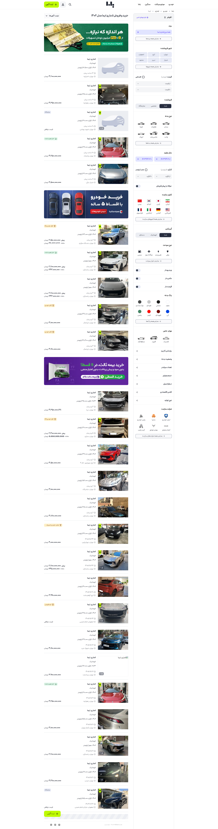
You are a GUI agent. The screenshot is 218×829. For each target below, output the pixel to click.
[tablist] (154, 106)
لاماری (157, 11)
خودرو (165, 11)
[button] (166, 54)
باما (173, 11)
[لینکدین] (59, 825)
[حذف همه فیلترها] (164, 17)
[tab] (165, 106)
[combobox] (52, 15)
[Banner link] (86, 38)
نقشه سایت (107, 825)
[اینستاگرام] (51, 825)
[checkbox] (140, 77)
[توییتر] (55, 825)
